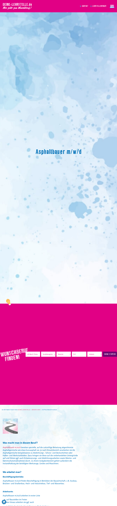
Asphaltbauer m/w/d (12, 447)
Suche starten (110, 354)
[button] (4, 502)
